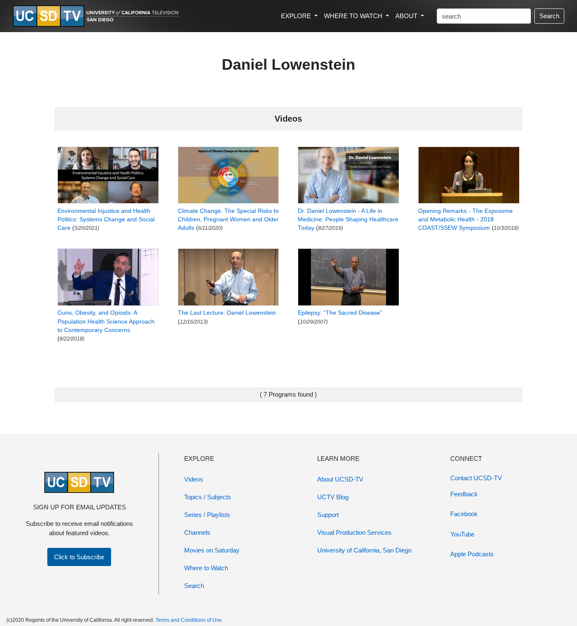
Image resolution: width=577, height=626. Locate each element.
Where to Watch (206, 568)
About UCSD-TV (340, 479)
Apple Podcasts (472, 554)
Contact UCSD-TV (476, 478)
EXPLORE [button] (297, 15)
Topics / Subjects (207, 497)
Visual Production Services (354, 532)
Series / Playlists (207, 514)
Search (549, 15)
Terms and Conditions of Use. (189, 620)
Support (328, 514)
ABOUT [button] (407, 15)
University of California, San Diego (364, 550)
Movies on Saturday (212, 550)
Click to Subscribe (79, 557)
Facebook (464, 513)
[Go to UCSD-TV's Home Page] (97, 16)
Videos (193, 479)
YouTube (462, 534)
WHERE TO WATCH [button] (354, 15)
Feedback (464, 494)
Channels (197, 532)
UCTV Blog (332, 497)
